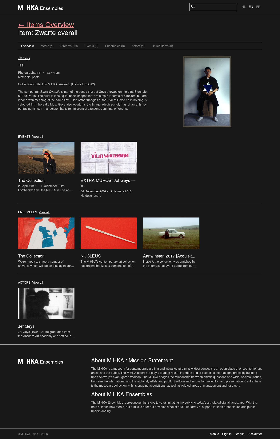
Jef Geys (24, 58)
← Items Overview (46, 24)
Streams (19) (69, 46)
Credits (239, 434)
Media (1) (47, 46)
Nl (244, 6)
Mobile (214, 434)
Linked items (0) (162, 46)
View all (37, 136)
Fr (258, 6)
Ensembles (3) (115, 46)
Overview (27, 46)
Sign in (227, 434)
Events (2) (91, 46)
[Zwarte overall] (207, 92)
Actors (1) (138, 46)
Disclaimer (254, 434)
